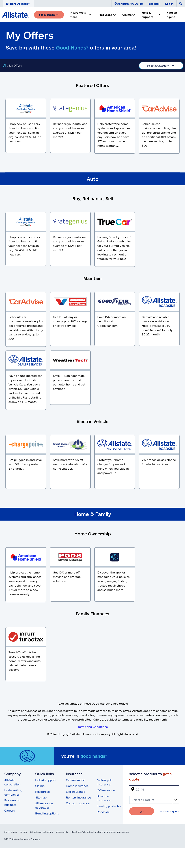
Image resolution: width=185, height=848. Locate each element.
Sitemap (41, 797)
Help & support (45, 780)
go (141, 811)
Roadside (103, 812)
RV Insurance (106, 790)
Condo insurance (77, 803)
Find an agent (172, 14)
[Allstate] (4, 65)
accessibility (62, 832)
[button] (18, 3)
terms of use (10, 832)
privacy (23, 832)
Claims (39, 785)
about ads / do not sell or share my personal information (100, 832)
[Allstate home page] (15, 14)
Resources (42, 791)
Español (154, 3)
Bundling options (47, 813)
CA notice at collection (41, 832)
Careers (9, 810)
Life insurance (75, 791)
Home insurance (77, 785)
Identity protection (109, 806)
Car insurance (75, 780)
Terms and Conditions (93, 726)
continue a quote (169, 811)
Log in (169, 3)
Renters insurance (78, 797)
